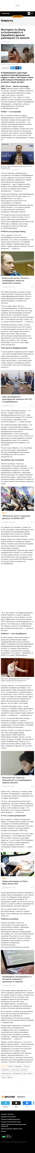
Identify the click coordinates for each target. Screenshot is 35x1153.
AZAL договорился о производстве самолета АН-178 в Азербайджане (17, 399)
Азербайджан (18, 1066)
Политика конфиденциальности (10, 1119)
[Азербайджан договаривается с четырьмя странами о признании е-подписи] (17, 962)
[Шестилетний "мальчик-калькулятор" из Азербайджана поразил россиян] (17, 763)
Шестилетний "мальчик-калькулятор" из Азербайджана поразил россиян (17, 780)
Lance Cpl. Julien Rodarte (12, 64)
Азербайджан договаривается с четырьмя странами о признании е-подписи (17, 979)
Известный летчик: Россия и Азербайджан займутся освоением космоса (15, 280)
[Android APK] (6, 1136)
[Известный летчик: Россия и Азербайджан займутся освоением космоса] (17, 263)
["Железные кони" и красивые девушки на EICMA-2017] (17, 499)
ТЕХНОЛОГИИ (5, 1070)
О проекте (4, 1114)
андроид (9, 1077)
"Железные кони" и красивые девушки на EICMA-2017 (16, 517)
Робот (25, 1073)
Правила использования (8, 1117)
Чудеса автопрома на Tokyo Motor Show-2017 (15, 882)
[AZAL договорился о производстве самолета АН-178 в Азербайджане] (17, 382)
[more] (32, 287)
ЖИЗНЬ (10, 1066)
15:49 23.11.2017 (5, 42)
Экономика (24, 1070)
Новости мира (15, 1070)
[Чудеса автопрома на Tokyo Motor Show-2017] (17, 864)
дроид (3, 1077)
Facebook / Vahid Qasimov (12, 169)
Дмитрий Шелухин (6, 1073)
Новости (4, 1066)
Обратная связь (17, 1129)
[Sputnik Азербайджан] (5, 14)
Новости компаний (6, 1129)
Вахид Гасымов (17, 1073)
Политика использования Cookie (11, 1122)
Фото (4, 513)
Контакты (11, 1114)
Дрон (30, 1073)
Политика (26, 1066)
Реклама (3, 1131)
